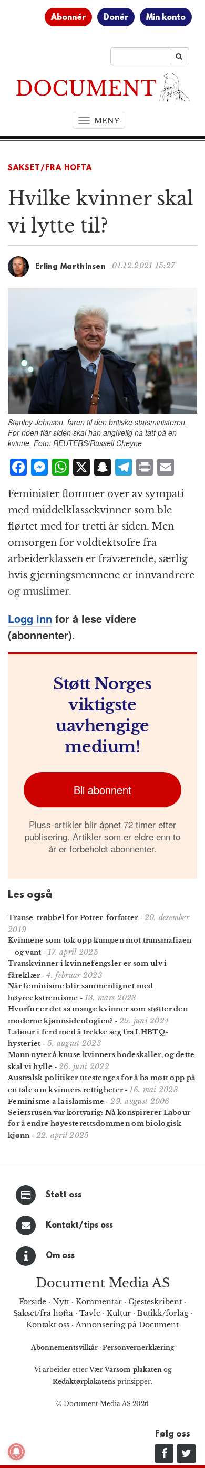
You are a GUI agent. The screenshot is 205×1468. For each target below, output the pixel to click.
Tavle (89, 1313)
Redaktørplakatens (84, 1382)
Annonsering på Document (127, 1324)
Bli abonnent (102, 789)
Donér (116, 18)
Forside (32, 1301)
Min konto (166, 18)
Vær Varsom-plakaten (125, 1370)
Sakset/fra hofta (43, 1313)
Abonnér (68, 18)
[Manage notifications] (16, 1451)
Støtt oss (63, 1195)
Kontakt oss (47, 1324)
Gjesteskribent (155, 1301)
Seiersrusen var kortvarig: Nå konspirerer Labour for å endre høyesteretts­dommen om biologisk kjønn (99, 1124)
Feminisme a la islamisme (56, 1101)
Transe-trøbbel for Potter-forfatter (73, 917)
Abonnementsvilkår (65, 1347)
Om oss (60, 1256)
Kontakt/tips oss (79, 1225)
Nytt (61, 1301)
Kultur (119, 1313)
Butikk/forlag (162, 1313)
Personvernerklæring (138, 1347)
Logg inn (30, 618)
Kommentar (99, 1301)
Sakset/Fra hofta (50, 168)
